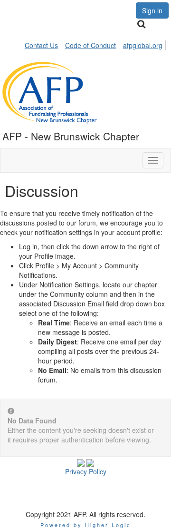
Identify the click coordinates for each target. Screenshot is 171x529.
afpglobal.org (142, 45)
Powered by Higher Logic (85, 525)
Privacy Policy (85, 471)
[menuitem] (44, 44)
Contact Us (41, 45)
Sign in (152, 10)
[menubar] (96, 44)
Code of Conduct (90, 45)
